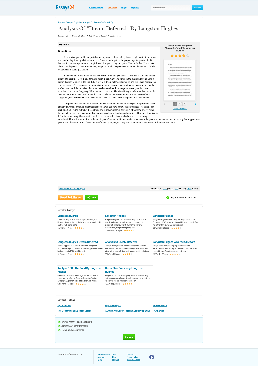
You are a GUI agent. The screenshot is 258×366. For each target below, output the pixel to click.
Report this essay (180, 108)
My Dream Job (64, 305)
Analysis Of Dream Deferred (121, 242)
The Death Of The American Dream (74, 310)
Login (123, 7)
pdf (176, 188)
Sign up (129, 336)
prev (164, 104)
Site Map (130, 354)
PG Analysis (158, 310)
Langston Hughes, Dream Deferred (77, 242)
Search (115, 354)
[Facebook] (151, 358)
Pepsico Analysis (113, 305)
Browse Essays (96, 7)
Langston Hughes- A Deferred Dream (174, 242)
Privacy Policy (132, 357)
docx (189, 188)
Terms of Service (133, 359)
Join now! (112, 7)
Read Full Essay (70, 197)
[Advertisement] (129, 154)
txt (165, 188)
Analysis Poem (160, 305)
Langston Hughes (67, 215)
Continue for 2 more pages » (72, 188)
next (195, 104)
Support (135, 7)
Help (114, 357)
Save (93, 197)
